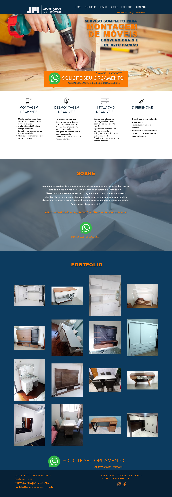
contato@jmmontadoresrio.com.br (34, 487)
